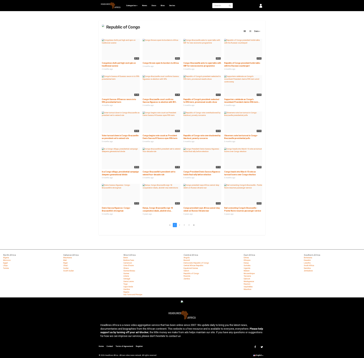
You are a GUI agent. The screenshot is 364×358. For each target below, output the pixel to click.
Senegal (126, 279)
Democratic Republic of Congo (196, 263)
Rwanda (187, 276)
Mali (65, 260)
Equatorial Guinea (191, 268)
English (259, 355)
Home (101, 346)
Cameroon (127, 263)
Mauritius (247, 289)
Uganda (247, 268)
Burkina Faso (128, 260)
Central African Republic (193, 265)
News (144, 5)
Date (256, 31)
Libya (5, 265)
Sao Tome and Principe (132, 294)
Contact (109, 346)
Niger (65, 263)
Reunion (247, 284)
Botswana (308, 258)
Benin (125, 258)
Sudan (66, 268)
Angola (187, 258)
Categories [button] (131, 5)
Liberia (126, 276)
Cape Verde (128, 287)
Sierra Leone (128, 281)
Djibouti (247, 279)
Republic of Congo (191, 273)
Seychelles (248, 287)
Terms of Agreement (124, 346)
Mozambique (249, 273)
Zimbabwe (308, 271)
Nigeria (126, 292)
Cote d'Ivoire (128, 265)
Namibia (307, 268)
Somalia (247, 265)
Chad (65, 265)
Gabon (186, 271)
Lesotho (307, 263)
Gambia (126, 289)
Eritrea (246, 258)
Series (172, 5)
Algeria (6, 258)
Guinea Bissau (129, 271)
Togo (125, 284)
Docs (154, 5)
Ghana (126, 268)
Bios (163, 5)
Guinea (126, 273)
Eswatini (307, 260)
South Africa (309, 265)
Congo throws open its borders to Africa (161, 63)
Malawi (247, 271)
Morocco (7, 260)
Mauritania (67, 258)
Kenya (246, 263)
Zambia (187, 279)
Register (139, 346)
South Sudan (68, 271)
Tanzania (247, 276)
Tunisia (6, 268)
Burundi (187, 260)
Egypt (5, 263)
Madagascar (249, 281)
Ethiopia (247, 260)
